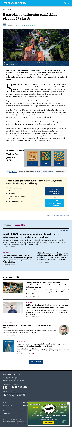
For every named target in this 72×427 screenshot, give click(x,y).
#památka (11, 144)
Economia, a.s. (14, 377)
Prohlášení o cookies (27, 405)
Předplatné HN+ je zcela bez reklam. (60, 215)
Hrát (32, 163)
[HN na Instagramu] (18, 387)
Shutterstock (11, 64)
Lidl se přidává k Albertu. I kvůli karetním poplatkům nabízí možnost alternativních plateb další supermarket (46, 285)
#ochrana (19, 144)
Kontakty (5, 402)
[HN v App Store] (21, 395)
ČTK (8, 23)
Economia (5, 408)
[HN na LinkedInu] (21, 387)
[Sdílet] (64, 9)
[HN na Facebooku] (16, 387)
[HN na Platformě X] (13, 387)
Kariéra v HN (6, 410)
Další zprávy (36, 361)
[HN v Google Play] (9, 395)
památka (19, 225)
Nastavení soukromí (27, 408)
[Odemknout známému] (68, 9)
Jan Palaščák (7, 323)
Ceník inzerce (6, 413)
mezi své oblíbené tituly (44, 171)
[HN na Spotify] (24, 387)
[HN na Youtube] (26, 387)
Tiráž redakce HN (7, 405)
